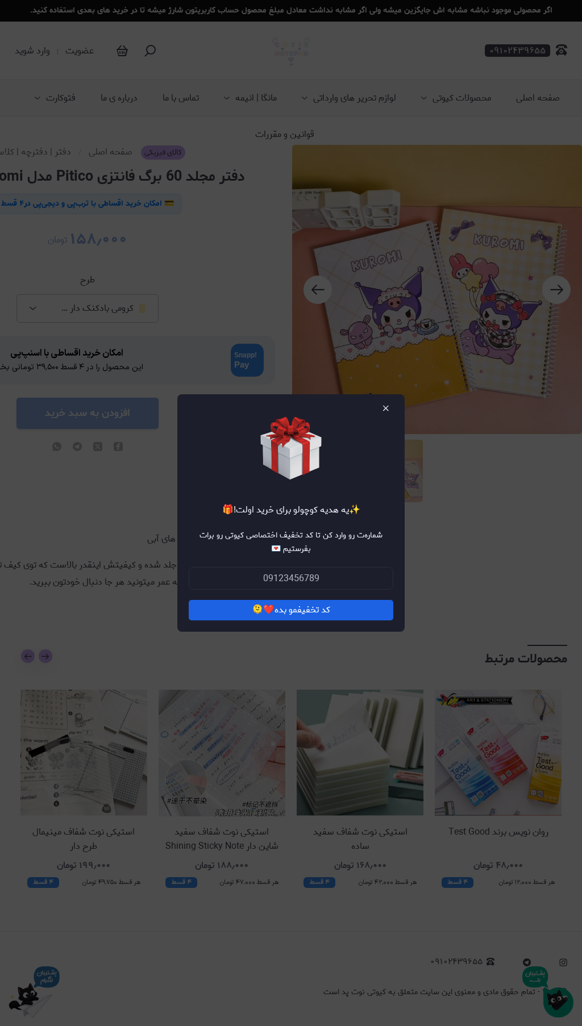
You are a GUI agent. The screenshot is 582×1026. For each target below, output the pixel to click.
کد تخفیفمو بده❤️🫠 (291, 610)
